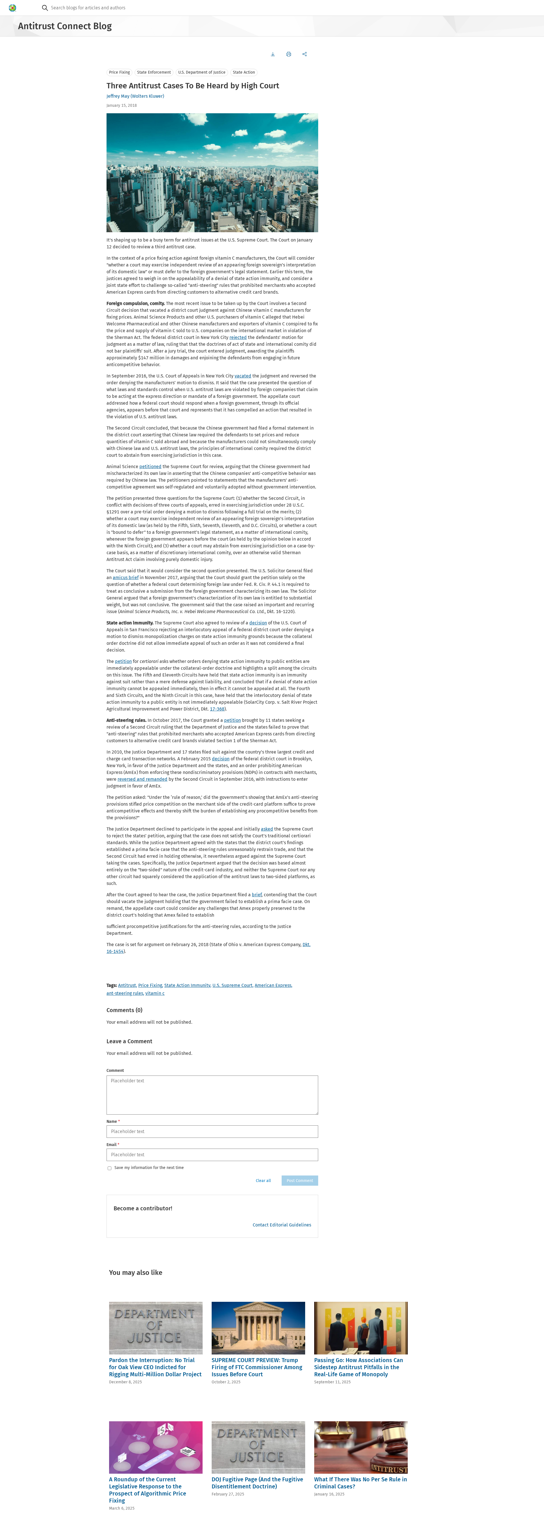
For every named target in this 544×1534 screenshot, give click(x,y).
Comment (115, 1070)
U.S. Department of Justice (202, 72)
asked (267, 829)
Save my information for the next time (149, 1168)
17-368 (217, 709)
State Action (244, 72)
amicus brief (126, 577)
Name (113, 1121)
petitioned (150, 466)
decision (258, 623)
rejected (238, 337)
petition (123, 661)
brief (257, 894)
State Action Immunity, (187, 985)
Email (113, 1144)
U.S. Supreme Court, (233, 985)
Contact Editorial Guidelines (282, 1225)
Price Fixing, (150, 985)
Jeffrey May (118, 96)
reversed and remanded (142, 779)
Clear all (263, 1180)
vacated (243, 376)
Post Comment (300, 1180)
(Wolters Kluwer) (147, 96)
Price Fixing (119, 72)
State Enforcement (154, 72)
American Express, (273, 985)
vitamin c (155, 993)
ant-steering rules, (125, 993)
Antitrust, (127, 985)
